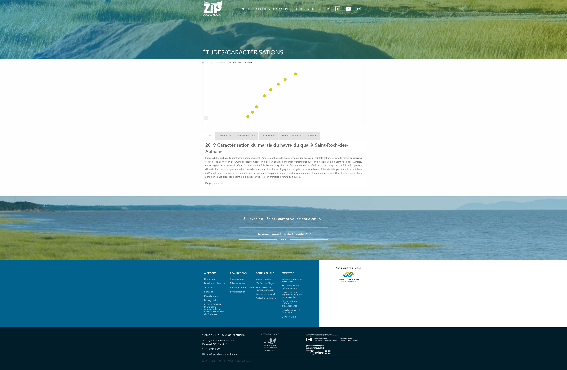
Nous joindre (211, 300)
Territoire (209, 288)
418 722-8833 (212, 349)
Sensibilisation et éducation (291, 311)
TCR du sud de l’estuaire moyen (265, 289)
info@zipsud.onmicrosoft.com (221, 354)
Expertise (300, 9)
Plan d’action (211, 296)
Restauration (237, 279)
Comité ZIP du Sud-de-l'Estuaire (212, 8)
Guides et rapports (266, 294)
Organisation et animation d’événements (290, 303)
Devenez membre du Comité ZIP (283, 234)
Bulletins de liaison (266, 298)
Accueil (246, 9)
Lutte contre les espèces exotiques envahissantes (292, 294)
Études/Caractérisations (241, 288)
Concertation (289, 317)
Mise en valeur (238, 283)
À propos (261, 9)
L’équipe (208, 292)
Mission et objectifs (214, 283)
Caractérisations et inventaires (292, 280)
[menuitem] (246, 9)
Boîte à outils (321, 9)
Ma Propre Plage (265, 283)
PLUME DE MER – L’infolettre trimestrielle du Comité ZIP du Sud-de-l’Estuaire (214, 309)
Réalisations (281, 9)
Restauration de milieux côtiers (290, 287)
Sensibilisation (237, 292)
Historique (210, 279)
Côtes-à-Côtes (263, 279)
